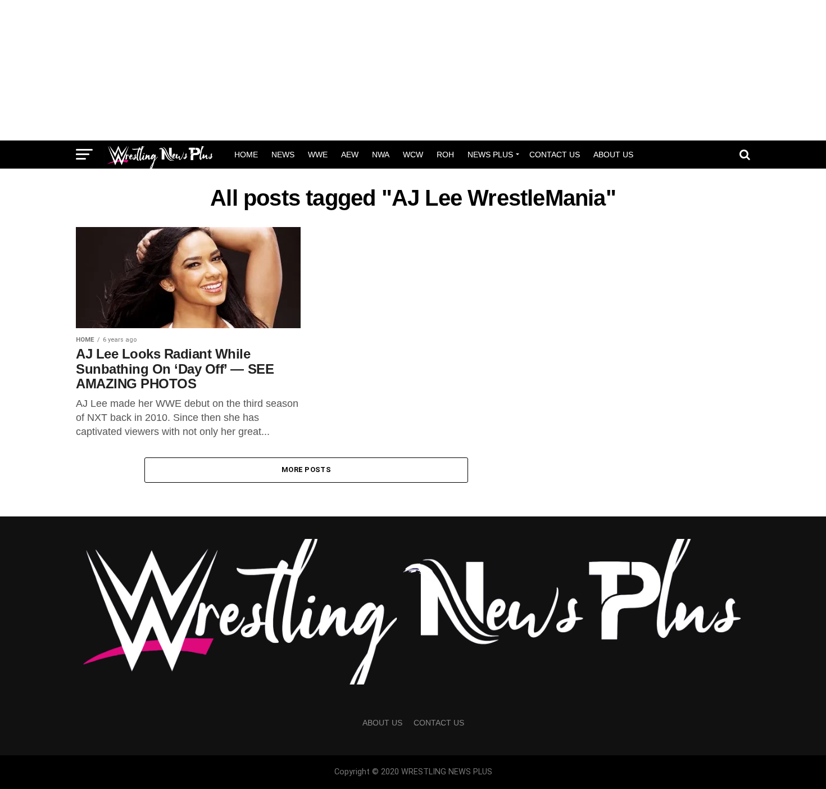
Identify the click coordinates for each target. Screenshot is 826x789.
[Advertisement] (413, 70)
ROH (445, 154)
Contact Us (554, 154)
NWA (380, 154)
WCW (413, 154)
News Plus (490, 154)
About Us (613, 154)
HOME (246, 154)
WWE (318, 154)
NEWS (282, 154)
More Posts (306, 469)
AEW (349, 154)
